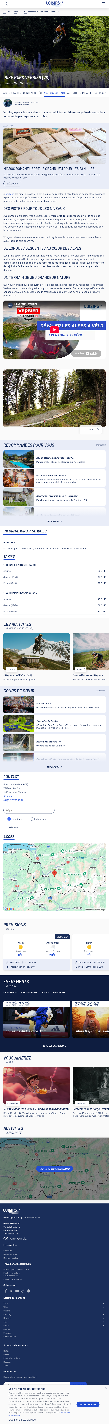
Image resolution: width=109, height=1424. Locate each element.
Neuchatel (7, 1318)
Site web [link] (8, 796)
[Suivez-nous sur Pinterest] (28, 1291)
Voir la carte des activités (55, 1169)
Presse (6, 1354)
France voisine (9, 1336)
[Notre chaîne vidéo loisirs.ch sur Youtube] (17, 1291)
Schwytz (7, 1333)
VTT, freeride (30, 11)
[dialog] (54, 1404)
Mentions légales (10, 1258)
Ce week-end (10, 992)
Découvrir (12, 183)
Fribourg (7, 1314)
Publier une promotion (13, 1279)
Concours (7, 1250)
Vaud (5, 1303)
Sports (17, 11)
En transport (40, 819)
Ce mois (45, 992)
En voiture (17, 819)
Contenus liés (32, 92)
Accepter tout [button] (88, 1404)
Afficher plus (54, 521)
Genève (6, 1310)
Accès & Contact (54, 92)
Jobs (5, 1365)
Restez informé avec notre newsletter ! (19, 1377)
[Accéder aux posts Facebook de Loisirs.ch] (6, 1291)
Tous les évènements (54, 1045)
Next (98, 429)
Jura (5, 1322)
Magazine (7, 1362)
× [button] (106, 1388)
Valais (5, 1307)
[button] (40, 1419)
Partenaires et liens (11, 1358)
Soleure (6, 1329)
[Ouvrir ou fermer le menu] (103, 4)
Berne (6, 1325)
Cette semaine (29, 992)
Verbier (10, 193)
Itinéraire (12, 827)
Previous (84, 429)
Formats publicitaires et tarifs (16, 1269)
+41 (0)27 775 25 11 (13, 800)
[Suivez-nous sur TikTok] (22, 1291)
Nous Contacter (10, 1254)
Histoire (6, 1351)
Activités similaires (80, 92)
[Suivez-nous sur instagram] (11, 1291)
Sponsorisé (8, 126)
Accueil (6, 11)
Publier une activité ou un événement (11, 1274)
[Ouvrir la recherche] (5, 4)
